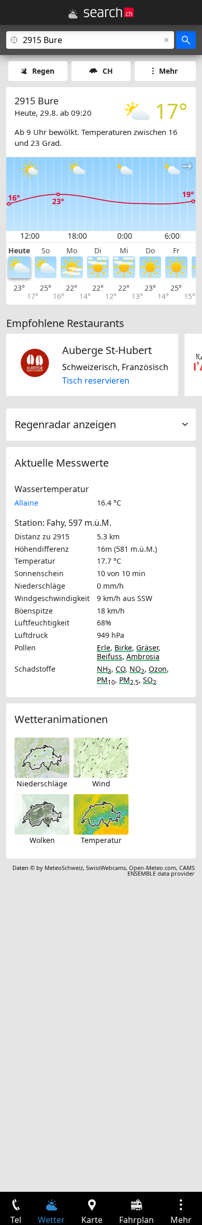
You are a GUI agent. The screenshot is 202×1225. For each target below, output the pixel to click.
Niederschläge (42, 783)
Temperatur (101, 840)
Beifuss (109, 656)
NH (104, 669)
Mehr (168, 71)
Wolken (42, 840)
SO (149, 680)
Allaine (26, 503)
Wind (101, 783)
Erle (103, 647)
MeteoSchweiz (64, 868)
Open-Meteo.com (152, 868)
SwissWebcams (106, 868)
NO (137, 669)
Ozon (158, 669)
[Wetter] (73, 14)
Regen (43, 71)
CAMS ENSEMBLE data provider (161, 870)
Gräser (147, 647)
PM (106, 680)
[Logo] (109, 12)
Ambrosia (143, 656)
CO (120, 669)
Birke (123, 647)
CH (108, 71)
